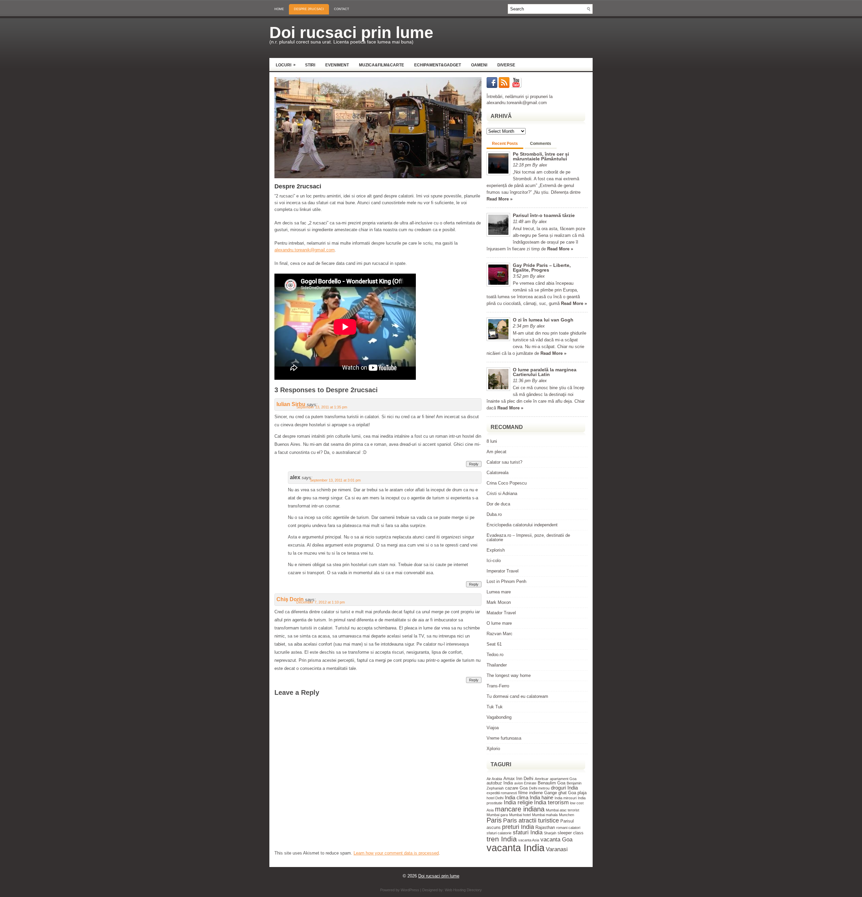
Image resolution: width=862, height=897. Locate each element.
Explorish (496, 550)
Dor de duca (498, 503)
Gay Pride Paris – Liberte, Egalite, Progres (542, 267)
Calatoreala (497, 472)
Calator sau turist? (504, 462)
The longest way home (509, 675)
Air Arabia (494, 779)
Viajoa (493, 727)
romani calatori (568, 828)
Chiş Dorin (290, 599)
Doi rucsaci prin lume (351, 32)
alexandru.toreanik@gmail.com (304, 249)
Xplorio (493, 748)
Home (279, 9)
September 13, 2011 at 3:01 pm (335, 480)
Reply (473, 464)
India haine (541, 797)
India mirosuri (565, 798)
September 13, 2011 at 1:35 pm (321, 407)
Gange (550, 792)
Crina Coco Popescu (507, 483)
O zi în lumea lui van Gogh (543, 319)
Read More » (499, 199)
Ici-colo (494, 560)
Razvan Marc (499, 633)
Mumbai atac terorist (562, 810)
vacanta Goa (556, 839)
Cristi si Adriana (502, 493)
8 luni (492, 441)
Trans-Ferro (498, 685)
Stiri (310, 65)
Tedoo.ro (495, 654)
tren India (502, 839)
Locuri (286, 64)
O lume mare (499, 623)
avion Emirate (525, 783)
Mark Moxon (499, 602)
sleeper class (571, 832)
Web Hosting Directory (463, 890)
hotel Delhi (495, 798)
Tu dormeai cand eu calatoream (517, 696)
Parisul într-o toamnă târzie (544, 215)
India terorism (551, 802)
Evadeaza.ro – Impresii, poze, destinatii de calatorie (528, 537)
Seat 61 (494, 644)
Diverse (506, 65)
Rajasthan (545, 827)
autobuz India (500, 782)
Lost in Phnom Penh (506, 581)
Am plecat (496, 451)
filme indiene (530, 792)
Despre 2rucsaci (309, 9)
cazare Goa (516, 788)
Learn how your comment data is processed (396, 853)
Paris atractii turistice (531, 820)
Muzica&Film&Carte (381, 65)
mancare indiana (519, 809)
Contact (341, 9)
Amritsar (542, 779)
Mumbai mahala (545, 815)
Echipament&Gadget (437, 65)
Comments (540, 143)
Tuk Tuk (495, 706)
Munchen (566, 815)
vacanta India (515, 847)
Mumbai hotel (520, 815)
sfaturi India (527, 832)
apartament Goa (563, 779)
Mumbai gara (497, 815)
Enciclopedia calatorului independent (522, 524)
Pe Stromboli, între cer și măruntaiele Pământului (541, 156)
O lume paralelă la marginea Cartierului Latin (544, 372)
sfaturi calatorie (499, 833)
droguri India (564, 788)
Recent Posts (505, 143)
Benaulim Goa (551, 782)
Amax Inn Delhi (518, 778)
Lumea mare (499, 591)
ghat (562, 792)
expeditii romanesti (502, 793)
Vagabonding (499, 717)
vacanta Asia (528, 840)
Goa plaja (577, 792)
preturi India (518, 826)
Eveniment (337, 65)
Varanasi (557, 849)
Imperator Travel (503, 571)
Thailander (497, 665)
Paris (494, 820)
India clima (516, 797)
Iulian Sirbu (290, 404)
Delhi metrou (539, 788)
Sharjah (550, 833)
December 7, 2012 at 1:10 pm (320, 602)
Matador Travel (501, 612)
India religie (518, 802)
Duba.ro (494, 514)
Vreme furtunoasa (504, 738)
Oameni (479, 65)
